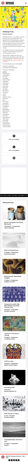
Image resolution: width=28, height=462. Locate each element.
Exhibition (10, 195)
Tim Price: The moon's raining (11, 334)
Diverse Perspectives (11, 250)
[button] (26, 3)
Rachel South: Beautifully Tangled (12, 277)
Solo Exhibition (15, 195)
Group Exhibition (22, 195)
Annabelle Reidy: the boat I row (13, 440)
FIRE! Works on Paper (11, 414)
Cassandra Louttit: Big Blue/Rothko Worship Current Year (11, 305)
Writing (5, 195)
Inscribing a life (9, 387)
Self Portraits (8, 361)
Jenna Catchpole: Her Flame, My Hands (13, 223)
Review (2, 195)
